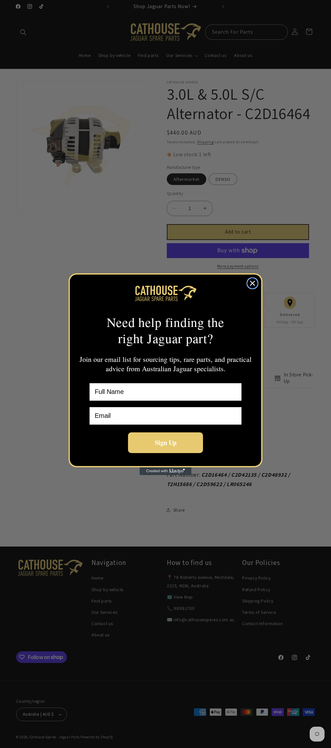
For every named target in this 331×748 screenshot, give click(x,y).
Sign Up (165, 442)
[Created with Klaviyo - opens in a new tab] (165, 471)
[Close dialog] (252, 283)
